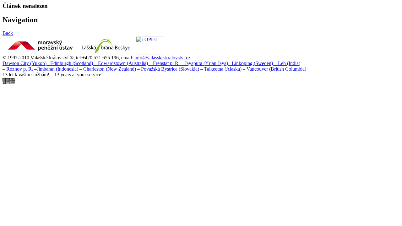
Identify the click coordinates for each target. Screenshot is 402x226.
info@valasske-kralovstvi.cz (162, 57)
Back (8, 33)
